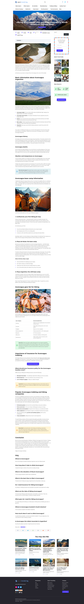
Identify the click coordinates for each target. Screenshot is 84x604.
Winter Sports (50, 583)
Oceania (36, 587)
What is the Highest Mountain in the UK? (19, 568)
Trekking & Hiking (51, 586)
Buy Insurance (61, 99)
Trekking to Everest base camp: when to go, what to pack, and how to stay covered (62, 550)
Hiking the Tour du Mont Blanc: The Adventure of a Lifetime (35, 549)
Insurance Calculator (33, 364)
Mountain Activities (42, 27)
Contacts (63, 587)
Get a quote (65, 591)
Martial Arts (28, 9)
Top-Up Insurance (54, 9)
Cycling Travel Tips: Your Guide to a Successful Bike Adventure (48, 569)
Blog (60, 9)
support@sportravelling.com (20, 584)
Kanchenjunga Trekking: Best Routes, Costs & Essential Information (20, 549)
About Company (65, 582)
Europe (36, 583)
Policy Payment (65, 586)
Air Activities (50, 587)
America (36, 585)
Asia (36, 582)
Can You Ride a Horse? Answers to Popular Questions (62, 569)
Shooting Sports (44, 9)
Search (55, 32)
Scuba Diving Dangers (34, 567)
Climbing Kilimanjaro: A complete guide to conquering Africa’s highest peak (48, 550)
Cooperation (64, 583)
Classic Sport (35, 9)
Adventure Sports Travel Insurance (38, 19)
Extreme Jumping (19, 9)
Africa (36, 586)
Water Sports (65, 65)
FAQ (63, 589)
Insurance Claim (65, 585)
